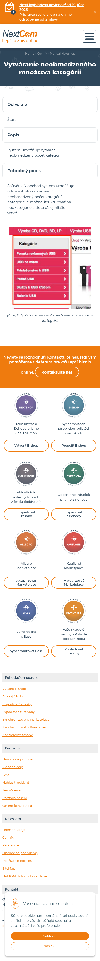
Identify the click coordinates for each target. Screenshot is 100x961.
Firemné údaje (13, 830)
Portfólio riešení (14, 798)
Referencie (10, 845)
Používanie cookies (17, 861)
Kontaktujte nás (57, 372)
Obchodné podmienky (20, 853)
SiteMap (8, 868)
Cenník (42, 53)
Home (29, 53)
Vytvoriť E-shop (14, 688)
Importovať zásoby (17, 704)
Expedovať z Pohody (18, 712)
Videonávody (12, 767)
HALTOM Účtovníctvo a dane (24, 876)
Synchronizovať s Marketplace (26, 719)
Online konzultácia (17, 805)
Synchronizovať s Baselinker (24, 727)
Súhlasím (50, 936)
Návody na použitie (17, 759)
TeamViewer (12, 790)
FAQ (5, 775)
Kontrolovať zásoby (17, 735)
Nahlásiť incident (15, 782)
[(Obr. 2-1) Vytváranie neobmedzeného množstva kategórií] (50, 310)
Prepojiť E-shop (14, 696)
